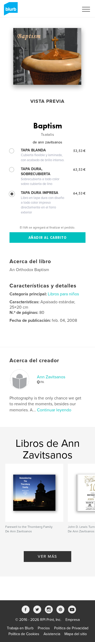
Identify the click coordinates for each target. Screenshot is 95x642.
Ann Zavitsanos (51, 377)
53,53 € (79, 150)
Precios (44, 628)
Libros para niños (63, 294)
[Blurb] (9, 11)
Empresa (72, 619)
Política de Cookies (23, 634)
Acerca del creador (34, 360)
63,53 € (79, 169)
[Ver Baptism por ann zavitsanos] (47, 56)
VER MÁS (47, 556)
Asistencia (52, 634)
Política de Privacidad (71, 628)
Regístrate (63, 9)
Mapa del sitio (75, 634)
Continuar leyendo (54, 410)
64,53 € (79, 193)
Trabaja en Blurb (20, 628)
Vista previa (47, 101)
